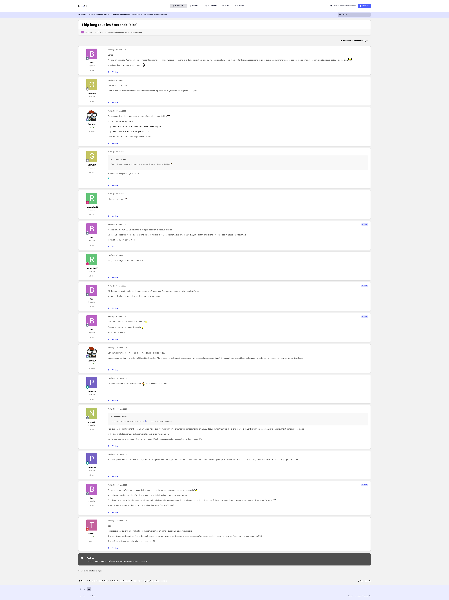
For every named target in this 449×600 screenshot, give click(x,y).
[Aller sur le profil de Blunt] (82, 32)
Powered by (359, 596)
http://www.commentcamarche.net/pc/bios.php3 (128, 131)
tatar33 (92, 534)
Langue (82, 596)
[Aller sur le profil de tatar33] (91, 525)
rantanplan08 (92, 207)
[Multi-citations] (108, 72)
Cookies (92, 596)
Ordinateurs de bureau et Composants (127, 32)
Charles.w (91, 124)
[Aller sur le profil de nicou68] (91, 413)
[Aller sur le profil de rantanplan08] (91, 198)
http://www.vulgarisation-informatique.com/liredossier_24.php (134, 126)
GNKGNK (92, 93)
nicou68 (91, 422)
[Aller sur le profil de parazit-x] (91, 382)
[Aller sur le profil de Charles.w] (91, 115)
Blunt (90, 32)
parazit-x (92, 391)
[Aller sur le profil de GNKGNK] (91, 84)
